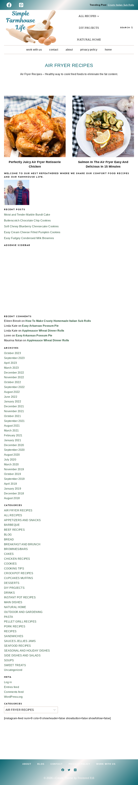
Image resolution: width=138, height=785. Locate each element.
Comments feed (14, 691)
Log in (8, 682)
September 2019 (14, 478)
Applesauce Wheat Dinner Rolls (43, 330)
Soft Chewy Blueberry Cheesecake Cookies (31, 226)
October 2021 (12, 416)
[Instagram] (75, 770)
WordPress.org (13, 696)
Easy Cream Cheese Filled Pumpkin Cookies (32, 232)
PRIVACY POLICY (88, 49)
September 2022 (14, 387)
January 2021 (12, 440)
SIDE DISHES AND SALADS (22, 655)
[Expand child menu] (89, 16)
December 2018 (14, 493)
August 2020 (12, 454)
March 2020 (11, 464)
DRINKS (9, 592)
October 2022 (12, 382)
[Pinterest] (21, 5)
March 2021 (11, 430)
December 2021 (14, 406)
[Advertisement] (69, 283)
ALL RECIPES (13, 515)
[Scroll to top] (130, 772)
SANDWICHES (13, 636)
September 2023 (14, 358)
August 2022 (12, 391)
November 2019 (14, 469)
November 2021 (14, 411)
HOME (108, 49)
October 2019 (12, 474)
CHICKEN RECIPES (17, 558)
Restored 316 (86, 778)
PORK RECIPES (14, 626)
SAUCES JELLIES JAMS (20, 641)
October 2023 (12, 353)
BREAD (9, 539)
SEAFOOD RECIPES (17, 645)
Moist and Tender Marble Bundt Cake (27, 214)
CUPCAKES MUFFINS (18, 578)
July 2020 (10, 459)
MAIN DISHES (13, 602)
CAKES (9, 553)
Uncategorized (13, 669)
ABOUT (69, 49)
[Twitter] (69, 770)
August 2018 (12, 498)
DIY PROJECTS (89, 28)
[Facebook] (9, 5)
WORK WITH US (34, 49)
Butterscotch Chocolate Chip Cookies (27, 220)
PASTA (8, 616)
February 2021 (13, 435)
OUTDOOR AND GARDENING (23, 612)
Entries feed (11, 687)
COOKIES (10, 563)
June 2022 (10, 396)
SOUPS (9, 660)
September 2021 (14, 421)
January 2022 (12, 401)
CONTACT (53, 49)
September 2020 (14, 449)
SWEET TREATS (15, 665)
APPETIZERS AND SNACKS (22, 520)
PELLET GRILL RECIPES (20, 621)
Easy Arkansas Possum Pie (40, 325)
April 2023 (10, 362)
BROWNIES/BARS (16, 549)
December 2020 (14, 445)
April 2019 (10, 483)
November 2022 (14, 377)
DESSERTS (12, 583)
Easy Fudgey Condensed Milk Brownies (29, 238)
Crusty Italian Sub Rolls (121, 5)
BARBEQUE (12, 524)
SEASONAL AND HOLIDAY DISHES (27, 650)
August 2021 (12, 425)
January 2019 (12, 488)
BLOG (8, 534)
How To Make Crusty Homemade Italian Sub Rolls (58, 320)
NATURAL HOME (89, 39)
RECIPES (10, 631)
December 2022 (14, 372)
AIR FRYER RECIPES (18, 510)
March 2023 (11, 367)
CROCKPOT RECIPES (18, 573)
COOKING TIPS (14, 568)
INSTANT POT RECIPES (20, 597)
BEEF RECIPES (14, 529)
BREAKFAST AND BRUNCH (22, 544)
